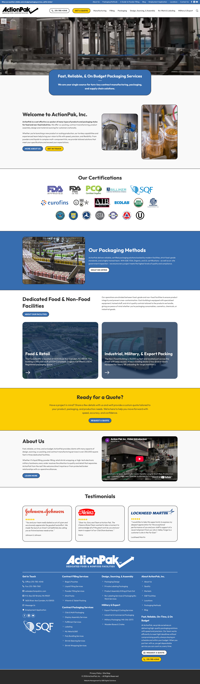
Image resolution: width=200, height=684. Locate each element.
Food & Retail (37, 353)
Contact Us (184, 2)
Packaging (122, 10)
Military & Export (185, 10)
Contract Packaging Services (77, 607)
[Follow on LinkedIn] (194, 2)
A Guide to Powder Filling (129, 2)
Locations (173, 2)
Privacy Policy (96, 673)
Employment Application (158, 2)
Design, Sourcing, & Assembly (142, 10)
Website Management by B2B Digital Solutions (100, 680)
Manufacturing (99, 10)
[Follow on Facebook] (191, 2)
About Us (96, 2)
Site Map (106, 673)
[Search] (197, 10)
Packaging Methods (109, 2)
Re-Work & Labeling (166, 10)
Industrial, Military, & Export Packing (139, 353)
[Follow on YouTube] (197, 2)
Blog (144, 2)
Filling (112, 10)
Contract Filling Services (75, 576)
